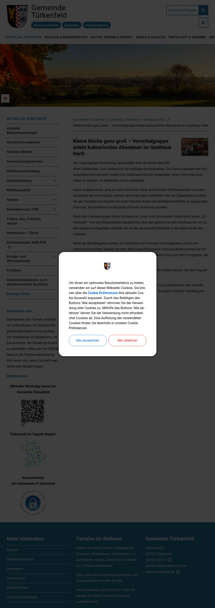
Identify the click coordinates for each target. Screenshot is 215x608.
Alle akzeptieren (87, 340)
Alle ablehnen (127, 340)
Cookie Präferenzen (103, 293)
